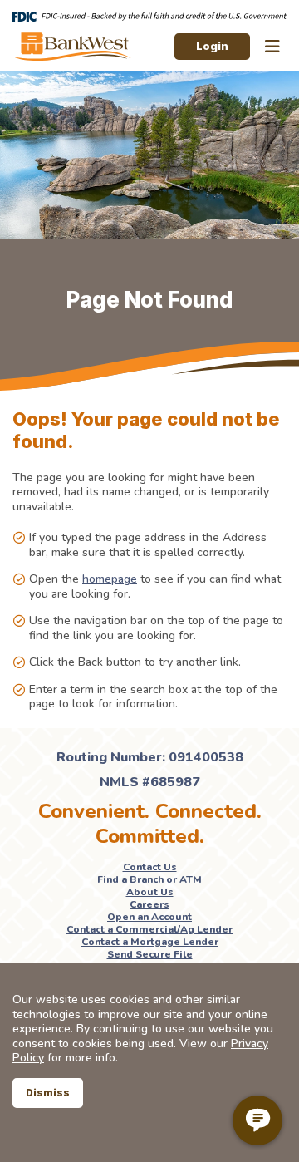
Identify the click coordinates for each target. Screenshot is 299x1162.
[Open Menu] (272, 47)
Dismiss (48, 1092)
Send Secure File (150, 954)
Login (212, 45)
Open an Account (149, 916)
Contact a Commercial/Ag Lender (149, 929)
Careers (149, 904)
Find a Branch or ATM (149, 879)
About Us (150, 892)
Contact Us (150, 867)
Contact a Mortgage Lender (149, 941)
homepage (109, 579)
